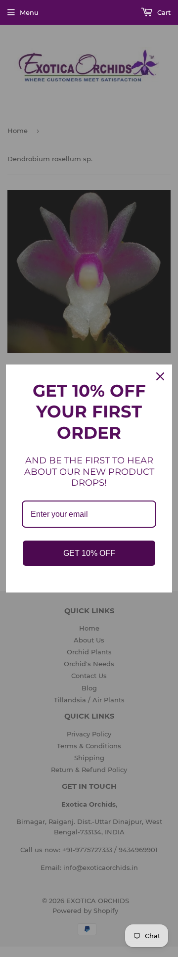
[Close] (160, 376)
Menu (29, 12)
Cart (163, 12)
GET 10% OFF (89, 553)
